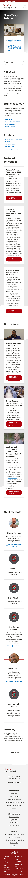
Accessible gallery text (11, 149)
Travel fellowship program (12, 122)
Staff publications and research (14, 802)
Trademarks (18, 864)
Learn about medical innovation (13, 492)
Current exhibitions (10, 144)
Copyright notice (14, 820)
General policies (14, 817)
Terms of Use (18, 857)
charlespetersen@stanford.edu (15, 545)
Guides (14, 846)
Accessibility (18, 871)
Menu (24, 7)
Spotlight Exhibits (14, 837)
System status (14, 823)
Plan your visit (9, 119)
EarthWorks (14, 843)
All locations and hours (13, 782)
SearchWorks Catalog (11, 834)
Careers (14, 808)
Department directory (14, 799)
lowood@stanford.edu (15, 682)
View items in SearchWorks (11, 197)
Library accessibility (14, 825)
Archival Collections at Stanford (14, 840)
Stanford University (9, 1)
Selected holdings (10, 127)
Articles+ (21, 834)
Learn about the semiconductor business (12, 424)
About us (14, 794)
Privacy (17, 859)
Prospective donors (10, 124)
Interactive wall (9, 146)
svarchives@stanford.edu (15, 41)
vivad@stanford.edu (15, 646)
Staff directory (14, 797)
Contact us (13, 785)
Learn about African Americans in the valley (13, 377)
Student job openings (14, 805)
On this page (9, 63)
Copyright (18, 861)
